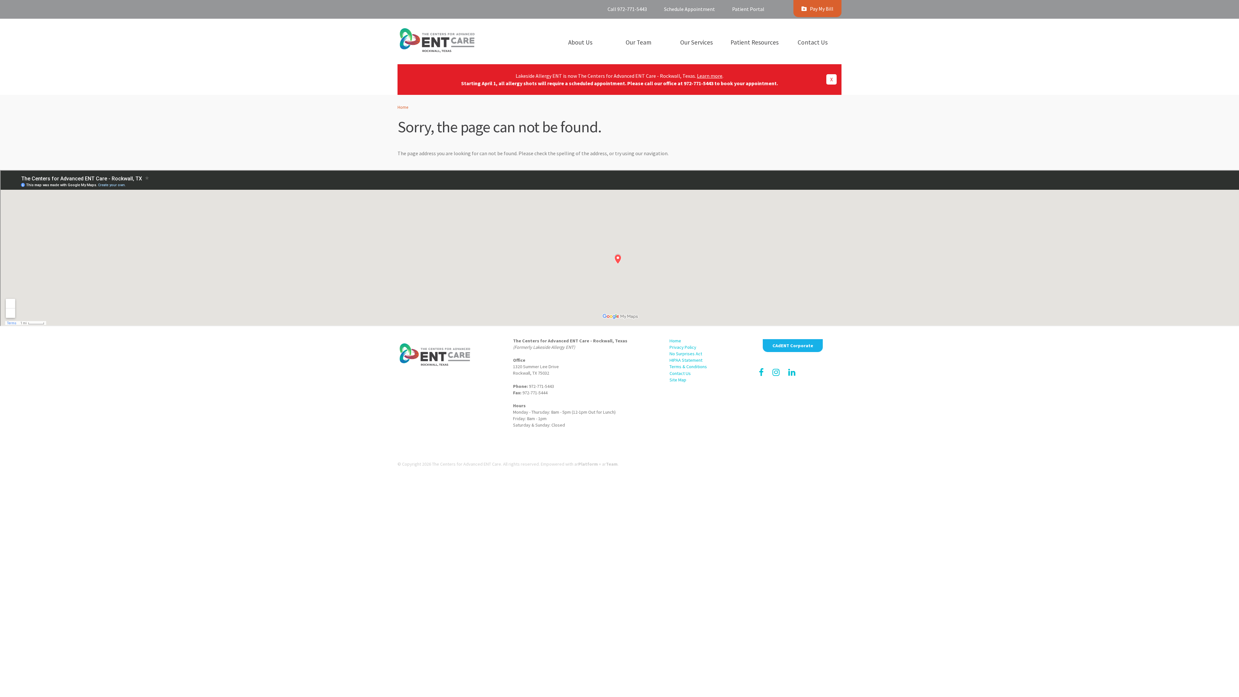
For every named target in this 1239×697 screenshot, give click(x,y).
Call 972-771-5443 (627, 9)
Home (403, 107)
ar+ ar (596, 464)
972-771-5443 (698, 83)
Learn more (709, 76)
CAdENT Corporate (792, 345)
